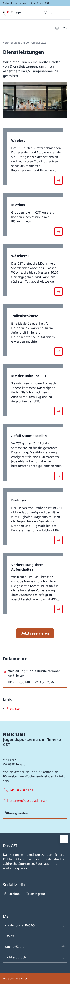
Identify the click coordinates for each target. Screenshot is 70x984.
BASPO (9, 936)
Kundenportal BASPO (19, 925)
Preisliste (13, 708)
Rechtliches (9, 978)
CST (18, 13)
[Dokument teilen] (65, 27)
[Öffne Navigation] (64, 13)
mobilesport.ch (15, 957)
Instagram (37, 894)
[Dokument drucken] (57, 27)
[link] (35, 158)
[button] (64, 839)
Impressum (22, 978)
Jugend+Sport (14, 947)
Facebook (14, 894)
